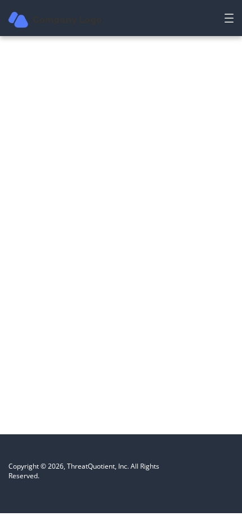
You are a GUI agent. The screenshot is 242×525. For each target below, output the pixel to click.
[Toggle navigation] (229, 18)
